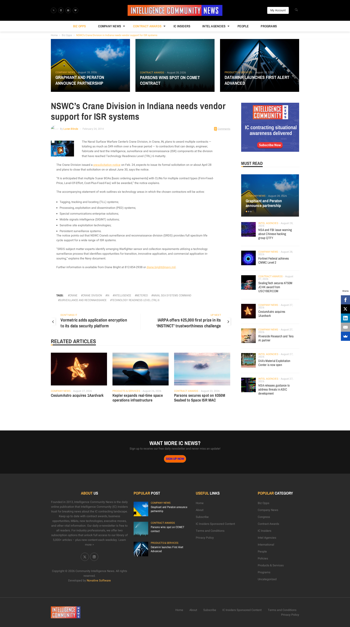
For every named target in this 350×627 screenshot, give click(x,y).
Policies (263, 558)
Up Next (216, 315)
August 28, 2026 (87, 72)
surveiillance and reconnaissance (83, 300)
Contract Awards (147, 26)
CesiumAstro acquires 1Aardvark (77, 395)
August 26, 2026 (152, 391)
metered (142, 295)
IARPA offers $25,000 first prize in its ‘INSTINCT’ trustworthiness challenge (188, 323)
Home (54, 35)
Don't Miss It (69, 315)
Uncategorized (267, 579)
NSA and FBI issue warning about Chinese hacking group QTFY (275, 234)
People (243, 26)
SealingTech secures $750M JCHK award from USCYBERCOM (275, 287)
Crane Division (92, 295)
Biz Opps (79, 26)
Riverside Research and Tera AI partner (275, 338)
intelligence (122, 295)
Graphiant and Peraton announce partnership (79, 80)
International (266, 544)
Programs (269, 26)
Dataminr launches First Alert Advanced (257, 80)
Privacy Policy (205, 538)
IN (108, 295)
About (199, 510)
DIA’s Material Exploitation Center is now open (274, 362)
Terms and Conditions (210, 531)
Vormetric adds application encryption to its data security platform (94, 323)
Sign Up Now (175, 459)
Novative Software (99, 580)
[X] (345, 309)
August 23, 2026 (210, 391)
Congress (264, 517)
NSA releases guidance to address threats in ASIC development (274, 389)
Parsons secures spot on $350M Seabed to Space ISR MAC (199, 398)
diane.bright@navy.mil (161, 267)
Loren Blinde (70, 129)
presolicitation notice (106, 165)
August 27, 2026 (82, 391)
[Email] (345, 327)
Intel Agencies (213, 26)
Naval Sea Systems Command (172, 295)
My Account (278, 10)
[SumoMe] (345, 336)
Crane (73, 295)
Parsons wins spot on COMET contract (170, 80)
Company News (109, 26)
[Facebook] (345, 299)
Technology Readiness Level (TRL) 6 (135, 300)
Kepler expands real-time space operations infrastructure (137, 398)
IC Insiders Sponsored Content (215, 524)
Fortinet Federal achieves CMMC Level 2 (273, 260)
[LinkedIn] (345, 318)
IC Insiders (182, 26)
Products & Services (238, 72)
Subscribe (202, 517)
